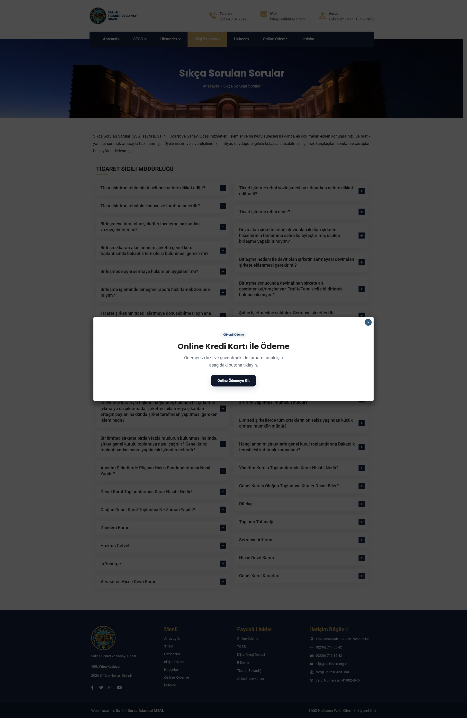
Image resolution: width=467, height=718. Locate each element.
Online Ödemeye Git (233, 380)
